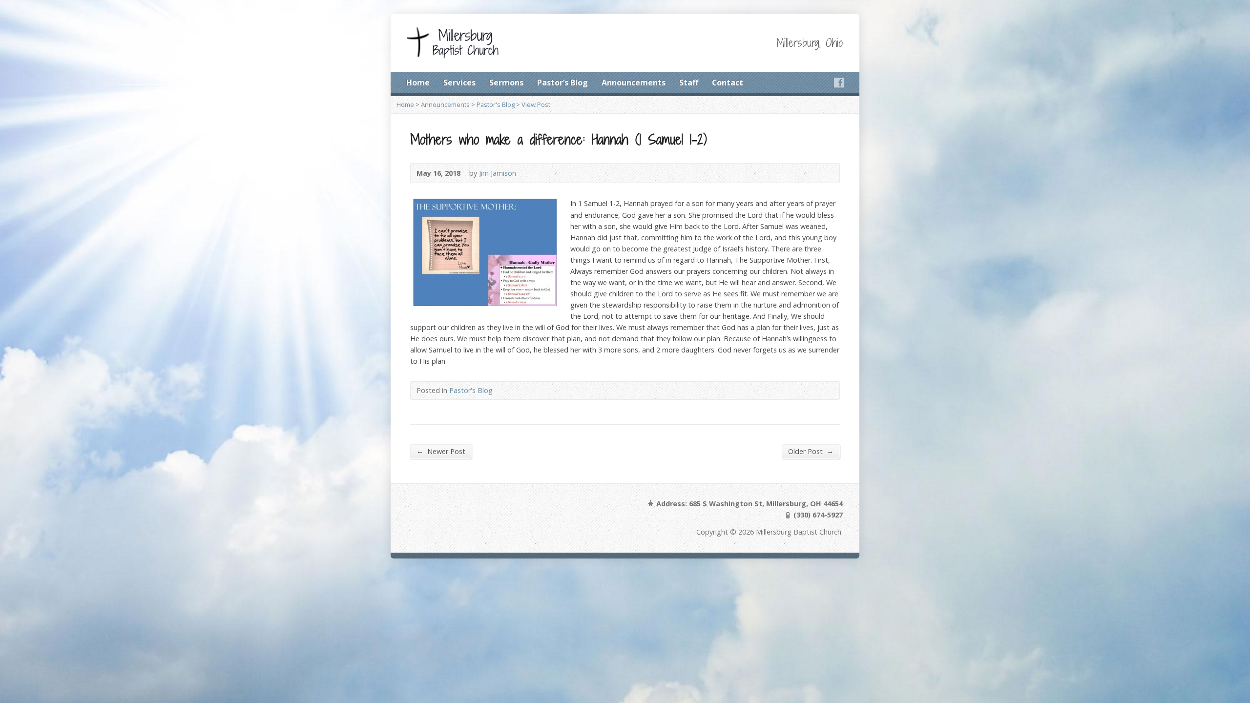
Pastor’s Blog (562, 82)
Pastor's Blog (496, 104)
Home (418, 82)
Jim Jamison (497, 173)
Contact (727, 82)
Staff (688, 82)
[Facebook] (839, 82)
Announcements (634, 82)
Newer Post (441, 451)
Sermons (506, 82)
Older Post (810, 451)
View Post (535, 104)
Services (459, 82)
